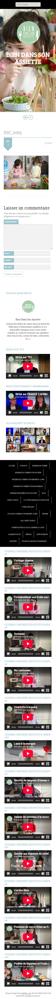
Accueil (12, 466)
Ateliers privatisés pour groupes (23, 493)
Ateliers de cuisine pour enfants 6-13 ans (28, 479)
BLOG (44, 493)
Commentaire (11, 221)
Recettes (13, 541)
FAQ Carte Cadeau (28, 521)
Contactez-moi (28, 507)
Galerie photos (14, 534)
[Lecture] (9, 375)
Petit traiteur (42, 534)
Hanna (48, 143)
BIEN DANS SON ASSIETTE (28, 58)
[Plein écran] (46, 375)
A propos (23, 466)
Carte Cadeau (12, 500)
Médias (29, 534)
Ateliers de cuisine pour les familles (28, 486)
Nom (7, 253)
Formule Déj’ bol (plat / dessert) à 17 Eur (28, 527)
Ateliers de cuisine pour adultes (28, 473)
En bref (45, 514)
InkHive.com (26, 993)
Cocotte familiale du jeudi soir (36, 500)
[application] (28, 366)
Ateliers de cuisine (39, 466)
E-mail (7, 260)
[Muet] (41, 375)
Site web (8, 267)
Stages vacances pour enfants (34, 541)
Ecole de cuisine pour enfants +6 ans (22, 514)
